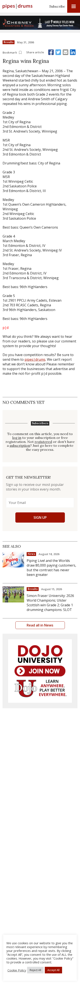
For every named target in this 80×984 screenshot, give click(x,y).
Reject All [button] (35, 970)
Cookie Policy (16, 970)
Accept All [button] (53, 970)
